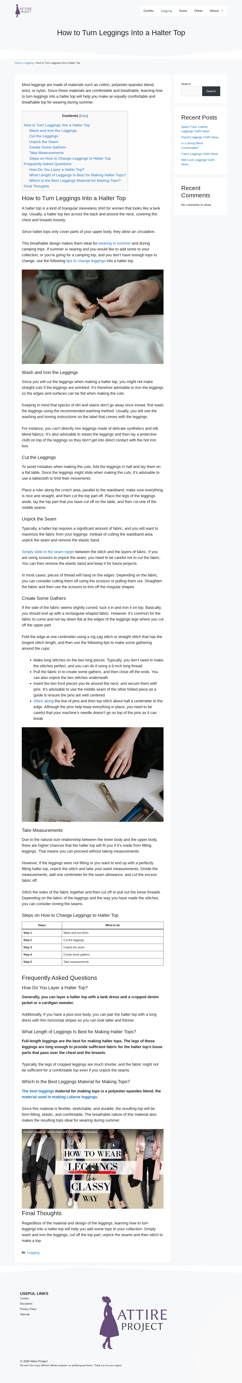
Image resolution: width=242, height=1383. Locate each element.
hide (83, 116)
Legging (166, 11)
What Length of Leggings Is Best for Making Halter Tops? (77, 175)
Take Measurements (46, 153)
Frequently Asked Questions (48, 164)
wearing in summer (114, 243)
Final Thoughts (36, 186)
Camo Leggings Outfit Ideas (199, 154)
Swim (183, 11)
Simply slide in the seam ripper (48, 552)
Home (18, 62)
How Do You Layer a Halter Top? (56, 169)
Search (186, 84)
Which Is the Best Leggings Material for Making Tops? (75, 180)
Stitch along (43, 701)
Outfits (148, 11)
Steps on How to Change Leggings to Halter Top (70, 158)
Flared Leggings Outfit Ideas (200, 137)
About (214, 11)
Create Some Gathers (47, 147)
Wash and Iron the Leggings (53, 130)
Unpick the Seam (43, 142)
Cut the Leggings (43, 136)
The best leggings (38, 1091)
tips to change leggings (86, 261)
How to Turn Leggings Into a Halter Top (57, 125)
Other (198, 11)
